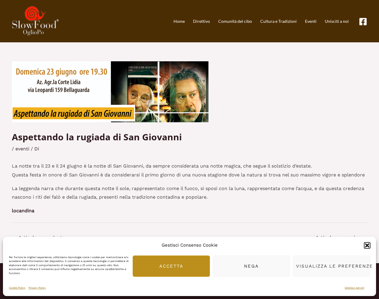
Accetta (171, 266)
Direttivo (201, 21)
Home (179, 21)
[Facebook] (363, 21)
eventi (22, 149)
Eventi (311, 21)
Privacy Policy (37, 287)
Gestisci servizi (354, 287)
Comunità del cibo (235, 21)
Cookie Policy (17, 287)
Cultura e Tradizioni (278, 21)
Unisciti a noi (337, 21)
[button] (367, 245)
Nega (251, 266)
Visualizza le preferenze (333, 266)
